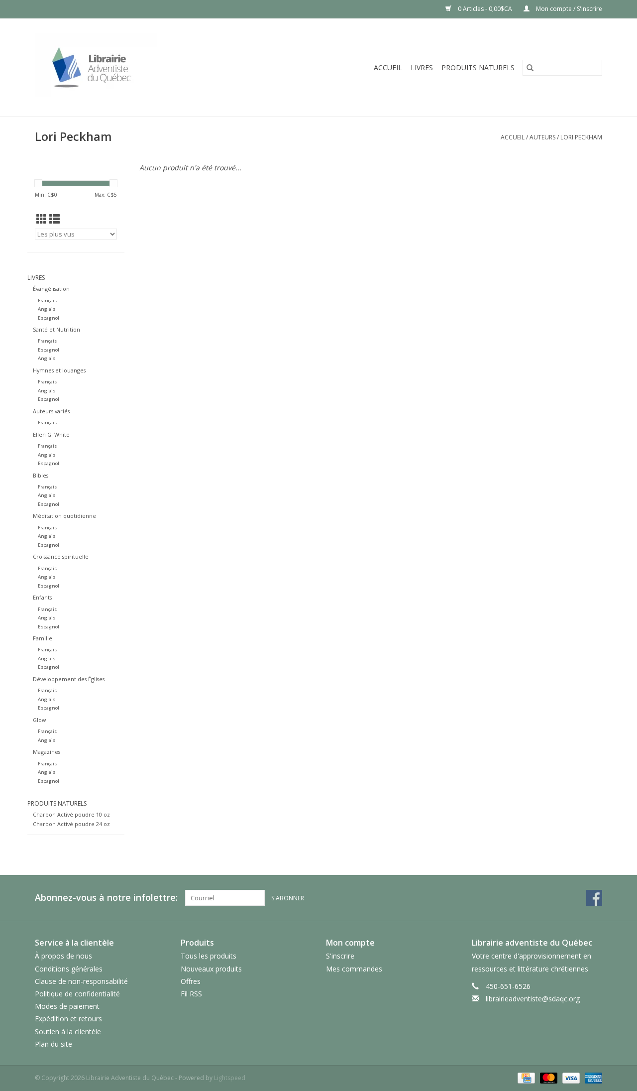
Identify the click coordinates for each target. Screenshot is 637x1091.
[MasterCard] (547, 1077)
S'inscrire (340, 956)
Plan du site (53, 1044)
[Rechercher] (530, 68)
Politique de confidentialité (77, 993)
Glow (39, 720)
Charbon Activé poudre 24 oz (71, 824)
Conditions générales (69, 968)
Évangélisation (51, 288)
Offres (191, 981)
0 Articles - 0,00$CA (485, 8)
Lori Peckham (581, 137)
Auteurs (542, 137)
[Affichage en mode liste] (54, 219)
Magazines (46, 751)
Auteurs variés (51, 411)
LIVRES (422, 67)
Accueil (388, 67)
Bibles (40, 475)
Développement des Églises (69, 679)
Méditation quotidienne (64, 515)
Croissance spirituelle (61, 556)
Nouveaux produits (211, 968)
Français (47, 300)
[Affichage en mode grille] (41, 219)
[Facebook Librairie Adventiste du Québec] (594, 898)
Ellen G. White (51, 434)
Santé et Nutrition (56, 329)
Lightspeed (229, 1078)
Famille (42, 638)
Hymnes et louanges (59, 370)
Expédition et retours (68, 1018)
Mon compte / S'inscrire (568, 8)
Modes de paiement (67, 1006)
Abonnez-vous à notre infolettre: (106, 897)
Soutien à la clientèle (68, 1031)
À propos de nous (63, 956)
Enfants (42, 597)
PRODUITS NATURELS (478, 67)
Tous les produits (208, 956)
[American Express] (591, 1077)
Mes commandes (354, 968)
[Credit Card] (525, 1077)
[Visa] (570, 1077)
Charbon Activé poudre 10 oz (71, 814)
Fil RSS (191, 993)
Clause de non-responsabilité (81, 981)
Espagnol (48, 318)
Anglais (46, 309)
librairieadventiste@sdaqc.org (533, 998)
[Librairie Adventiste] (132, 67)
